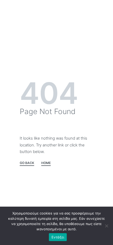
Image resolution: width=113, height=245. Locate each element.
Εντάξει (58, 237)
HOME (46, 163)
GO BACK (27, 163)
